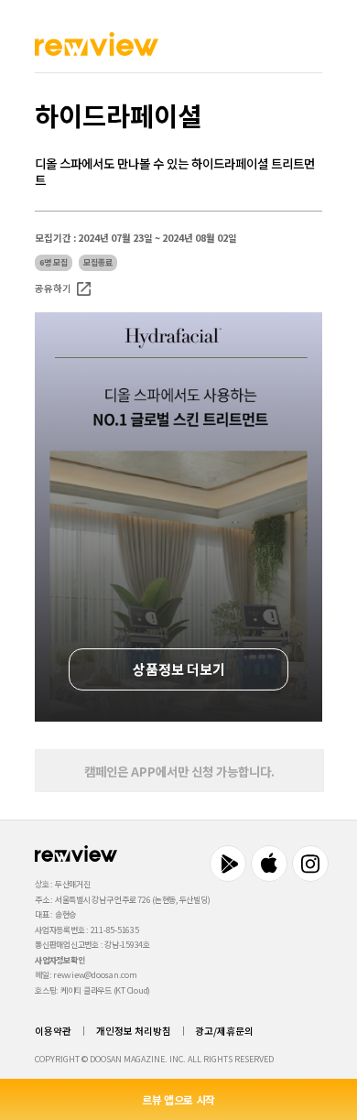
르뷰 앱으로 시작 (178, 1099)
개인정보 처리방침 (133, 1031)
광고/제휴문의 (224, 1031)
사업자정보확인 (59, 960)
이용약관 (53, 1031)
